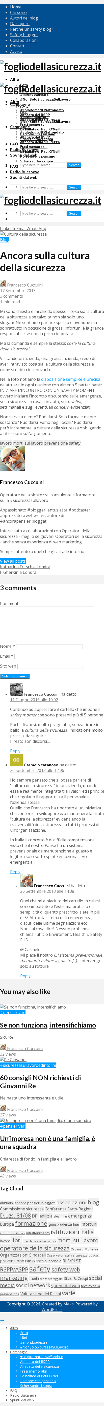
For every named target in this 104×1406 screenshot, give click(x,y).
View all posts (13, 561)
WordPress (52, 1309)
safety (75, 443)
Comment (9, 603)
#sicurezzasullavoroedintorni (28, 1065)
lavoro (6, 443)
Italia (87, 1232)
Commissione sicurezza (22, 1209)
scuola (34, 1278)
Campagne (20, 104)
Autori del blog (24, 18)
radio (30, 1261)
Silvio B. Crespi (76, 1278)
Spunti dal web (24, 177)
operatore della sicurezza (35, 1248)
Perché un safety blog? (31, 29)
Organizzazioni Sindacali (23, 1255)
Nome (7, 646)
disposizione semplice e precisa (70, 379)
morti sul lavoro (28, 443)
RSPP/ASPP (14, 1269)
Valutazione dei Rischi (40, 1294)
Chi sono (18, 12)
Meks (68, 1304)
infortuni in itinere (12, 1233)
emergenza (80, 1216)
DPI (35, 1216)
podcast (94, 1255)
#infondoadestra (34, 117)
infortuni (89, 1224)
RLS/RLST (72, 1261)
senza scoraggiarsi (51, 1279)
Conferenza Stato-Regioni (69, 1209)
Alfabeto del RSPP (35, 137)
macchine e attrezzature (39, 1241)
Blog (4, 239)
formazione (31, 1223)
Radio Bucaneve (24, 171)
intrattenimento (38, 1233)
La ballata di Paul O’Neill (40, 129)
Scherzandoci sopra (36, 161)
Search (74, 165)
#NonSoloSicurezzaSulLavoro (45, 99)
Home (15, 7)
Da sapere (20, 23)
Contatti (17, 46)
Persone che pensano (37, 156)
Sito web (8, 666)
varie (68, 1293)
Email (6, 656)
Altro (14, 79)
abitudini (7, 1203)
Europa (7, 1224)
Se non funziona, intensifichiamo (48, 1025)
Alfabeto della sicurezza (40, 142)
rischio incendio (49, 1260)
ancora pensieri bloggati (35, 1202)
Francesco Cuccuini (24, 285)
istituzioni (65, 1231)
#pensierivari (12, 1012)
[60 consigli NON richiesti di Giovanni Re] (13, 1059)
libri (16, 1240)
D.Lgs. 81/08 (15, 1215)
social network (33, 1285)
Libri (24, 112)
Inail (76, 1224)
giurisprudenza (60, 1224)
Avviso (16, 51)
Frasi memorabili (33, 124)
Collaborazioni (24, 40)
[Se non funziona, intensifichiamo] (33, 1007)
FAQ (14, 144)
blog (93, 1202)
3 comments (11, 296)
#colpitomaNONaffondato (42, 110)
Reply (15, 751)
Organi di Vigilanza (84, 1249)
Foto (24, 107)
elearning (60, 1216)
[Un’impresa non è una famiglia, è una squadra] (45, 1120)
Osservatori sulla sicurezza (67, 1255)
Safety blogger (24, 34)
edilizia (46, 1216)
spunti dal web (65, 1285)
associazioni (72, 1202)
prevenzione (56, 443)
